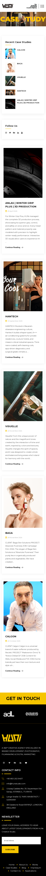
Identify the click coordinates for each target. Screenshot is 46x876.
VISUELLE (21, 77)
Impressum (36, 868)
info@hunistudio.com (15, 784)
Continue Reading (12, 247)
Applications (30, 871)
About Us (23, 865)
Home (12, 865)
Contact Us (15, 871)
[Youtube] (26, 763)
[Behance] (15, 763)
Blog (24, 868)
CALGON (21, 50)
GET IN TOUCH (23, 698)
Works (35, 865)
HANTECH (21, 91)
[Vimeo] (9, 763)
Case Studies (11, 868)
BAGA (19, 63)
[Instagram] (4, 763)
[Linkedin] (20, 763)
